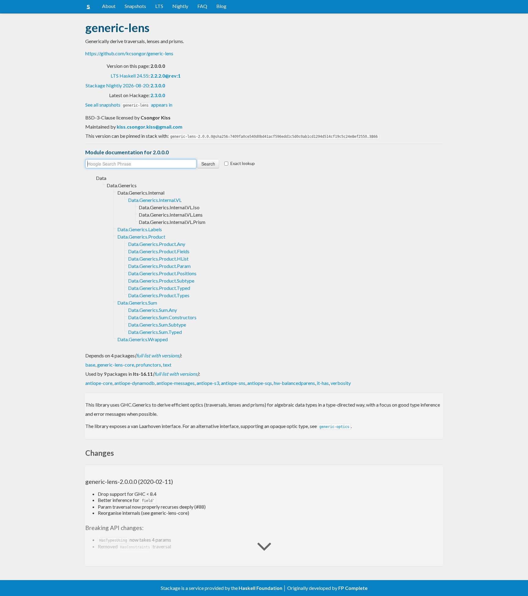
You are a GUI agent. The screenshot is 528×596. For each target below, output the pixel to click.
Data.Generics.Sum (137, 302)
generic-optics (334, 427)
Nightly (180, 6)
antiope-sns (233, 383)
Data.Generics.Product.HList (158, 258)
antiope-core (98, 383)
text (167, 364)
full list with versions (157, 355)
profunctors (148, 364)
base (90, 364)
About (109, 6)
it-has (323, 383)
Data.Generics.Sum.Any (152, 310)
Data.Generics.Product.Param (159, 266)
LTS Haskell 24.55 (129, 76)
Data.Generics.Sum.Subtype (157, 324)
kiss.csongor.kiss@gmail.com (149, 127)
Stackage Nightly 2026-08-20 (117, 85)
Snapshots (135, 6)
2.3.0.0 (157, 85)
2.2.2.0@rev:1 (165, 76)
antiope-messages (175, 383)
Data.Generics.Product (141, 236)
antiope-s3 (207, 383)
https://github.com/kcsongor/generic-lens (129, 53)
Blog (221, 6)
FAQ (202, 6)
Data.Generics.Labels (139, 229)
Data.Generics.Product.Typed (159, 288)
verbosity (341, 383)
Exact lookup (242, 163)
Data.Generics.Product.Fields (158, 251)
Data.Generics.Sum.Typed (155, 332)
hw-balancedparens (294, 383)
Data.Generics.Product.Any (156, 244)
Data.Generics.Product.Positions (162, 273)
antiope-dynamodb (134, 383)
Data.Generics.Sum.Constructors (162, 317)
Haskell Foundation (260, 588)
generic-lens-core (115, 364)
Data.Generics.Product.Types (158, 295)
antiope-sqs (259, 383)
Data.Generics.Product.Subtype (161, 280)
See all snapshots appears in (128, 105)
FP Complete (353, 588)
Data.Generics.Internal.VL (155, 200)
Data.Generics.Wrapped (142, 339)
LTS (159, 6)
